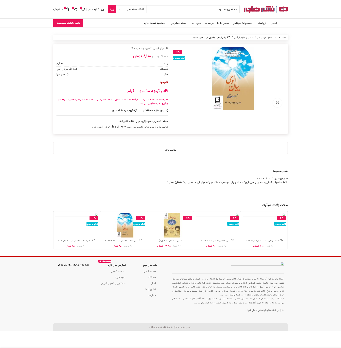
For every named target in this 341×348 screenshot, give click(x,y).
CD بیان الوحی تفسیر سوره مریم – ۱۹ (264, 241)
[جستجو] (112, 9)
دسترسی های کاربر (112, 264)
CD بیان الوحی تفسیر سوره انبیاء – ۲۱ (76, 241)
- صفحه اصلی (150, 271)
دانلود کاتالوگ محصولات (68, 23)
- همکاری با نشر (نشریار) (113, 283)
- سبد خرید (120, 277)
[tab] (170, 148)
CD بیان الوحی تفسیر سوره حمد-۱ (217, 241)
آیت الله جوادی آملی (108, 127)
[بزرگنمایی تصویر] (277, 102)
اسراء (94, 127)
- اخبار (154, 283)
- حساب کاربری (118, 271)
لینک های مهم (150, 265)
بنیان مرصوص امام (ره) (170, 241)
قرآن (138, 121)
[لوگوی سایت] (265, 9)
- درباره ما (152, 295)
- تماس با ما (151, 289)
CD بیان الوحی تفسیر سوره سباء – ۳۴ (139, 127)
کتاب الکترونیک (126, 121)
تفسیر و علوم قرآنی (243, 38)
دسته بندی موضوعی (267, 38)
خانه (284, 38)
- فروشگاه (152, 277)
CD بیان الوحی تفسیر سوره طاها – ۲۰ (123, 241)
